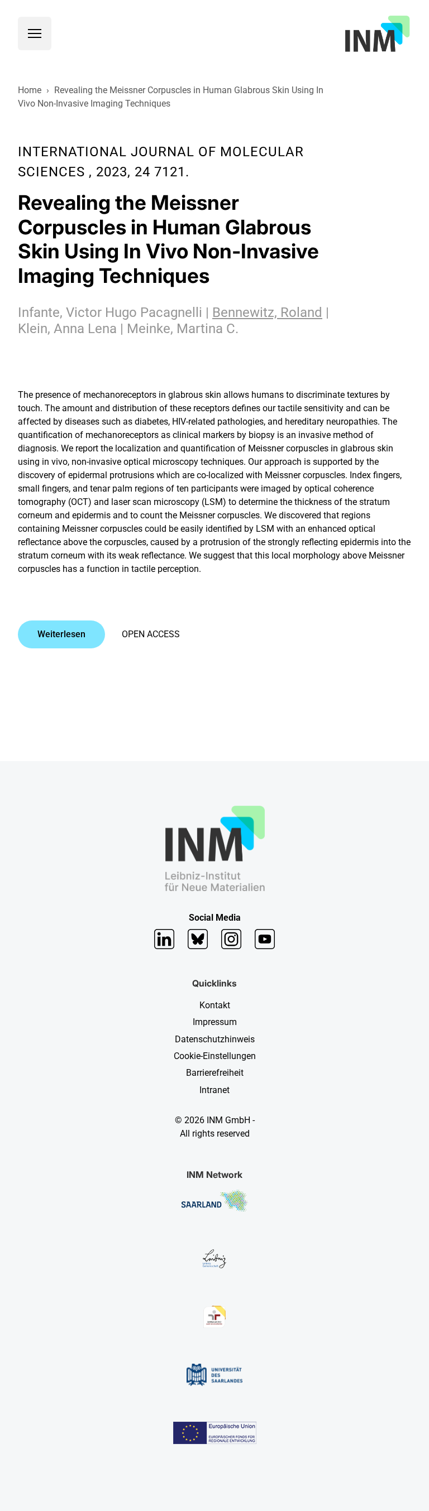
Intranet (214, 1090)
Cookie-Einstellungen (215, 1056)
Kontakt (214, 1005)
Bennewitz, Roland (267, 312)
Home (29, 90)
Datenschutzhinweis (215, 1039)
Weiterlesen (61, 634)
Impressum (215, 1022)
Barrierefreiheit (215, 1072)
